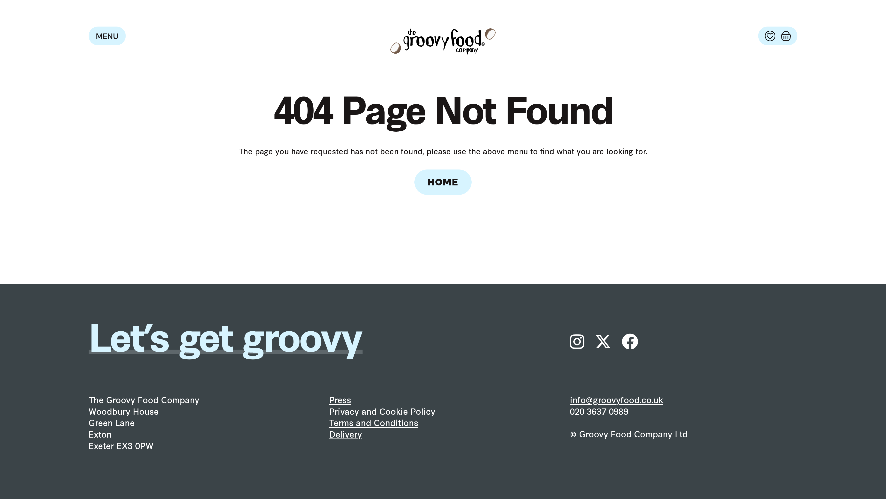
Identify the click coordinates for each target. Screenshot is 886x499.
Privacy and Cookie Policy (382, 411)
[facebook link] (630, 341)
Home (443, 182)
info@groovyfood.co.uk (616, 399)
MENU (107, 36)
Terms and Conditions (373, 422)
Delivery (345, 434)
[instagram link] (577, 341)
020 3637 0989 (599, 411)
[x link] (603, 341)
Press (340, 399)
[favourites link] (770, 36)
